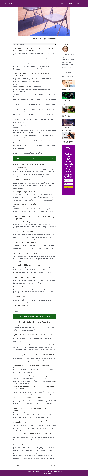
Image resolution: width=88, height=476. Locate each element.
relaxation (16, 272)
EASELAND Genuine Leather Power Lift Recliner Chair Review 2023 (68, 102)
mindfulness (32, 270)
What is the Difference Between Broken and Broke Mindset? (68, 141)
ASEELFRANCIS (7, 3)
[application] (71, 3)
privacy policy (68, 191)
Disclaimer (28, 471)
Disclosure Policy (36, 471)
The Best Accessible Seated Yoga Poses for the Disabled (38, 316)
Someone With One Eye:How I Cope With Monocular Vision (67, 90)
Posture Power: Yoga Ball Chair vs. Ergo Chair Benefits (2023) (38, 158)
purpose (15, 68)
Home (61, 3)
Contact (60, 471)
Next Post (53, 465)
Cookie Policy (45, 471)
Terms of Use (53, 471)
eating (54, 360)
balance (22, 86)
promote (52, 270)
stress (52, 206)
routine (46, 282)
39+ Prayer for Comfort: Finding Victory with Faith (66, 129)
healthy (41, 439)
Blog (84, 3)
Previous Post (18, 465)
